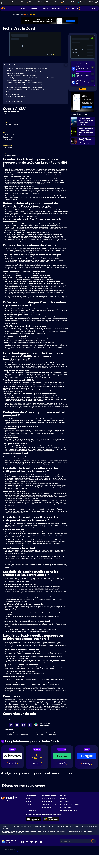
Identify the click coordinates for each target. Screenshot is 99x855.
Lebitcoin (63, 798)
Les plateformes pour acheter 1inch (17, 96)
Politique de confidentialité (68, 810)
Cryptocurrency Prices (49, 804)
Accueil (14, 14)
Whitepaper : (6, 122)
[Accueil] (3, 8)
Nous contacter (65, 801)
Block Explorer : (7, 145)
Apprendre (33, 8)
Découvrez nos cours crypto (15, 101)
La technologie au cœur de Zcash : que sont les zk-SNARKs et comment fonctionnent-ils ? (30, 78)
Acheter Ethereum (31, 810)
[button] (65, 65)
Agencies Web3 (47, 801)
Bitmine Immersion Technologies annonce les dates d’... (86, 132)
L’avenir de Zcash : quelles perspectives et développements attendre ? (26, 89)
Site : (4, 132)
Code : (4, 153)
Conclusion (11, 92)
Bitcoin (28, 798)
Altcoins (28, 801)
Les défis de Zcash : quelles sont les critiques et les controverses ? (24, 82)
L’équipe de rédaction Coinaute (69, 804)
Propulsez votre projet (48, 798)
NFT (27, 807)
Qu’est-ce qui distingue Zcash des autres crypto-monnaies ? (22, 75)
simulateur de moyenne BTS (11, 851)
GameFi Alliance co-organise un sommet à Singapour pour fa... (87, 141)
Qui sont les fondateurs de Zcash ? (16, 73)
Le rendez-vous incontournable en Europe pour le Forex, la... (86, 121)
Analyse (44, 8)
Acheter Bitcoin (56, 8)
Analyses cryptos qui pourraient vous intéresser (20, 99)
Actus (23, 8)
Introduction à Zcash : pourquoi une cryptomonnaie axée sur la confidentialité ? (27, 68)
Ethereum (29, 804)
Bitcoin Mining (46, 807)
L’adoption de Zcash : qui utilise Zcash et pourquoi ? (20, 80)
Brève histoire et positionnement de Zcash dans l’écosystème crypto (25, 71)
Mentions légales (65, 807)
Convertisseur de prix (13, 94)
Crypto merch (71, 8)
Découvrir (11, 763)
